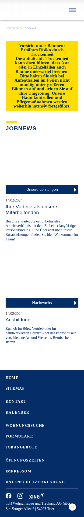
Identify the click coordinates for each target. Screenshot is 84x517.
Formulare (19, 436)
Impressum (18, 471)
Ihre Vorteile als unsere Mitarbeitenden (31, 209)
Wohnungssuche (25, 425)
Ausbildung (18, 319)
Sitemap (15, 388)
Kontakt (16, 401)
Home (12, 378)
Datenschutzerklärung (35, 482)
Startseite (12, 28)
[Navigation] (72, 10)
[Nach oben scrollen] (72, 507)
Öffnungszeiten (25, 460)
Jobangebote (21, 447)
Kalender (18, 412)
